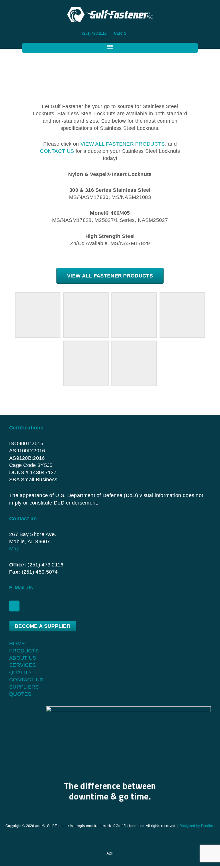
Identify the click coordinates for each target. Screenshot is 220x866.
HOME (17, 643)
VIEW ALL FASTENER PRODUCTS (122, 144)
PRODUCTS (24, 651)
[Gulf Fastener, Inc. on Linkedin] (14, 606)
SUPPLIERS (24, 687)
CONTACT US (57, 151)
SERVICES (22, 665)
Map (14, 549)
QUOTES (20, 694)
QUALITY (20, 672)
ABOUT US (22, 658)
